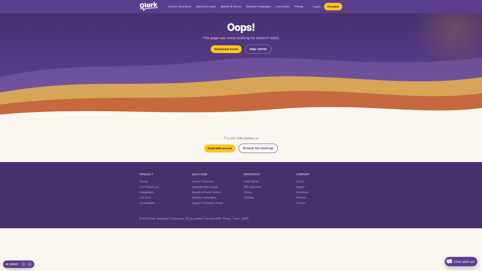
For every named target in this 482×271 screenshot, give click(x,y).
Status (248, 192)
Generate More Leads (205, 187)
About (300, 181)
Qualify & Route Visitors (206, 192)
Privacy (227, 218)
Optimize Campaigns (258, 6)
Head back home (226, 49)
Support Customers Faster (207, 203)
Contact (301, 203)
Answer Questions (179, 6)
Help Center (251, 181)
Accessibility (147, 203)
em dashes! (12, 264)
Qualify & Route (231, 6)
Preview (333, 6)
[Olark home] (149, 6)
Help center (258, 49)
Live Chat (145, 197)
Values (300, 187)
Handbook (302, 192)
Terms (236, 218)
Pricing (298, 6)
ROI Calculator (253, 187)
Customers (283, 6)
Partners (301, 197)
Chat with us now (219, 148)
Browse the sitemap (258, 148)
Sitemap (249, 197)
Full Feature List (149, 187)
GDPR (245, 218)
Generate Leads (206, 6)
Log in (317, 6)
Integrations (147, 192)
